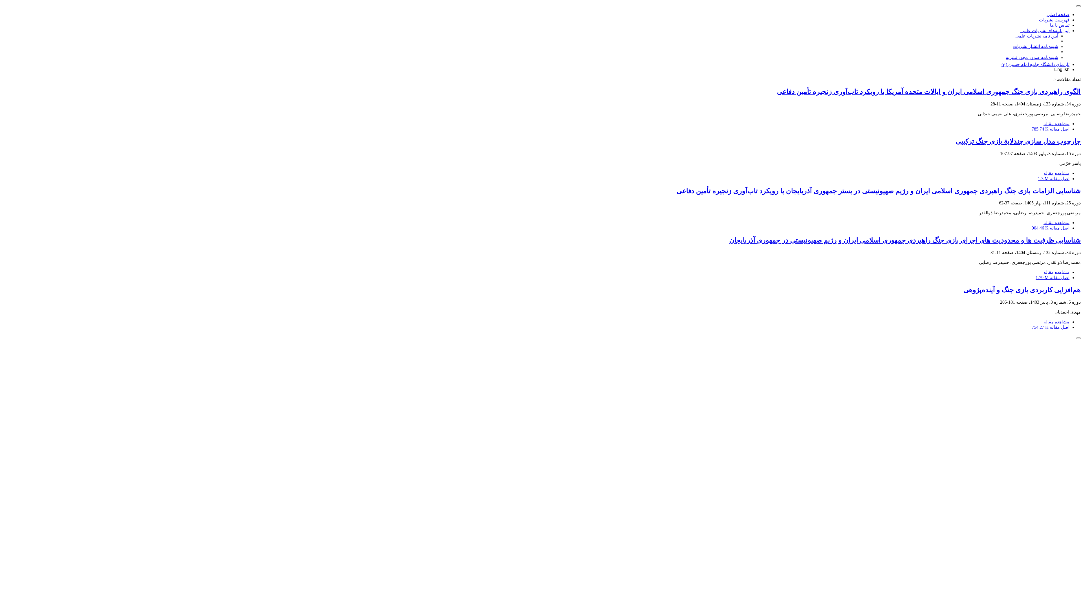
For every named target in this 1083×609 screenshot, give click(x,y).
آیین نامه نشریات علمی (1036, 36)
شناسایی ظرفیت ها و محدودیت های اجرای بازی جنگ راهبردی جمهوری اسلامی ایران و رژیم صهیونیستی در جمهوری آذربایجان (905, 240)
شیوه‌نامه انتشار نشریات (1035, 46)
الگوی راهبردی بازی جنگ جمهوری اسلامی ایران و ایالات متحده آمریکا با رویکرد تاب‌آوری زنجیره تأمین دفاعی (929, 91)
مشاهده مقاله (1056, 123)
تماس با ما (1059, 25)
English (1061, 69)
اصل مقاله (1050, 129)
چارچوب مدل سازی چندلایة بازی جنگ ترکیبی (1018, 141)
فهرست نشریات (1054, 19)
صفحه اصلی (1058, 14)
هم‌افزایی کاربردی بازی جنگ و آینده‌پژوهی (1022, 290)
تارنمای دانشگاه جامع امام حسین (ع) (1035, 64)
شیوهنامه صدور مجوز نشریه (1032, 57)
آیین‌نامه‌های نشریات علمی (1044, 30)
